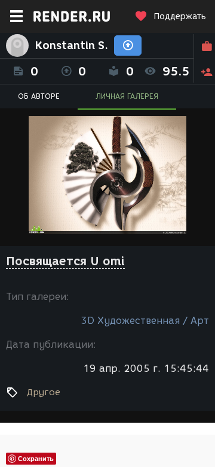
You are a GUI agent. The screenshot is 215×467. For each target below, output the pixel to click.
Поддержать (179, 16)
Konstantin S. (71, 45)
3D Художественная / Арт (145, 320)
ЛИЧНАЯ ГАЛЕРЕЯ (127, 96)
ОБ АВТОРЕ (39, 96)
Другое (43, 392)
